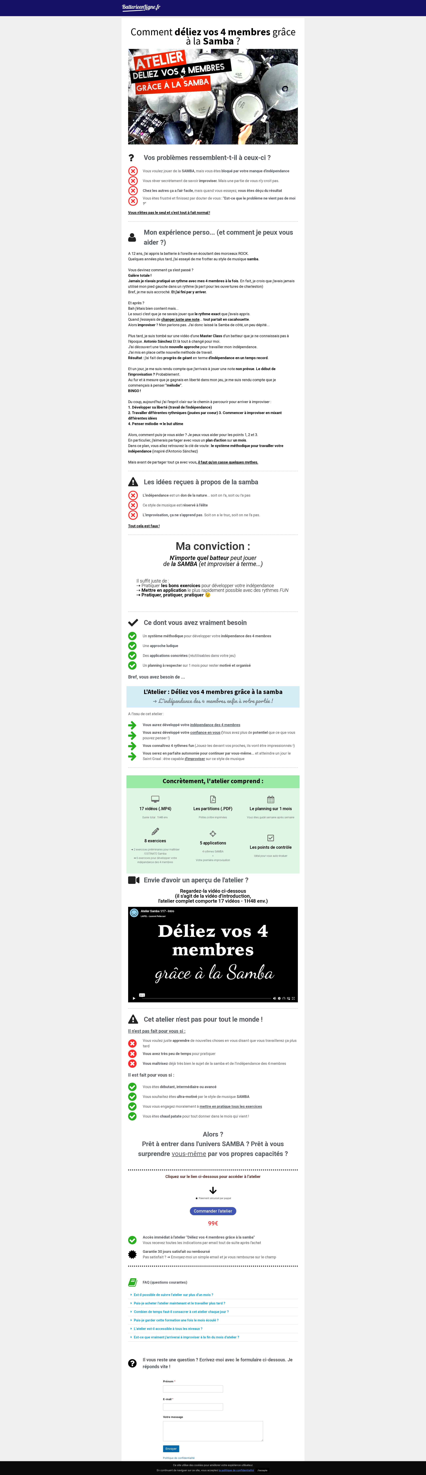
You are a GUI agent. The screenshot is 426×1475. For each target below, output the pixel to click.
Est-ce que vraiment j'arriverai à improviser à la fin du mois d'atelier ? (186, 1337)
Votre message (173, 1417)
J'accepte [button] (262, 1470)
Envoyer (171, 1448)
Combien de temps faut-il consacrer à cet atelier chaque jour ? (181, 1312)
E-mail (168, 1399)
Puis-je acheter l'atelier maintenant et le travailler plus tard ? (179, 1303)
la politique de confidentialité (236, 1470)
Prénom (169, 1381)
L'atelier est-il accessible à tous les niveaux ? (168, 1329)
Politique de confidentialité (179, 1458)
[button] (213, 1295)
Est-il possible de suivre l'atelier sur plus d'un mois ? (173, 1295)
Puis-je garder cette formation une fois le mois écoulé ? (176, 1320)
